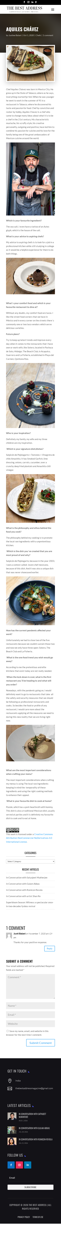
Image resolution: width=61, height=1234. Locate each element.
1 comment (48, 35)
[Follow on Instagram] (19, 1165)
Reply (49, 948)
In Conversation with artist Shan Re (23, 896)
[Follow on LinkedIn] (27, 1165)
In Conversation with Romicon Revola (24, 890)
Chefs (38, 35)
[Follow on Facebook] (11, 1165)
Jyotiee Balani (15, 35)
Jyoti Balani (19, 933)
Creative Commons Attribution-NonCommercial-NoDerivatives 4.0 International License (29, 838)
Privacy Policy (24, 1216)
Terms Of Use (38, 1216)
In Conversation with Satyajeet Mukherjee (26, 877)
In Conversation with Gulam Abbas (23, 883)
